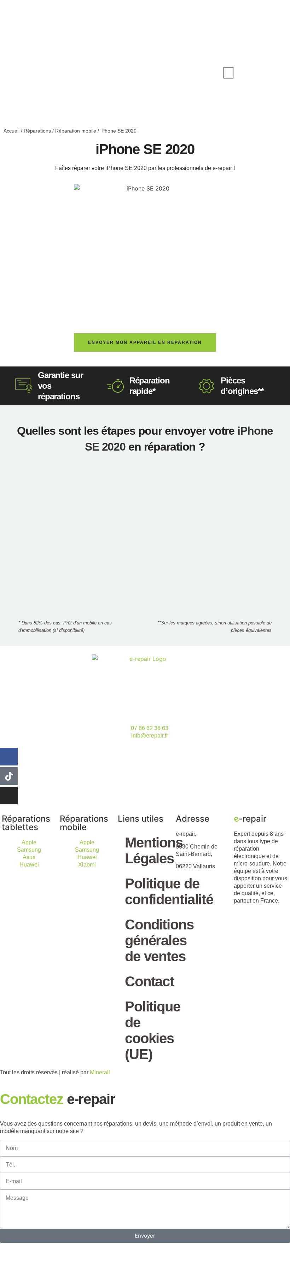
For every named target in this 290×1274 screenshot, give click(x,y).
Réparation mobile (75, 131)
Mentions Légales (148, 850)
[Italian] (274, 72)
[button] (228, 72)
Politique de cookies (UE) (148, 1030)
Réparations (37, 131)
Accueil (11, 131)
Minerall (100, 1072)
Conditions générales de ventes (148, 940)
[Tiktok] (9, 776)
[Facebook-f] (9, 756)
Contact (148, 981)
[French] (267, 72)
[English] (260, 72)
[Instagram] (9, 795)
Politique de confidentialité (148, 891)
